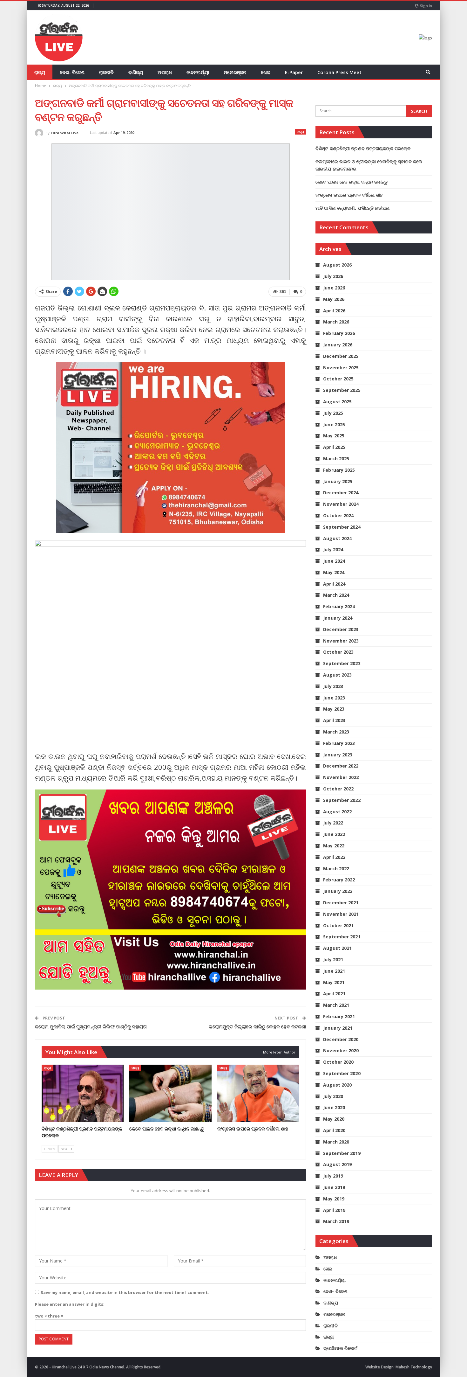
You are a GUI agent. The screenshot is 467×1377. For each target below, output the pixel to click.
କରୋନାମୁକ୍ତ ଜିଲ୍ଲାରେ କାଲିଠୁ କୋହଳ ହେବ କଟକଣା (257, 1026)
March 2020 (336, 1142)
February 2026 (339, 333)
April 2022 (334, 857)
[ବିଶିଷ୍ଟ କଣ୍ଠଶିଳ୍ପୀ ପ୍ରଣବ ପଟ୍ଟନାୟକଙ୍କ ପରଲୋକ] (83, 1093)
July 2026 (333, 276)
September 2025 (341, 390)
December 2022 (340, 766)
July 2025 (333, 413)
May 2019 (333, 1199)
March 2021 (336, 1005)
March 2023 (336, 732)
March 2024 (336, 595)
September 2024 (341, 527)
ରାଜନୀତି (106, 72)
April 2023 (334, 720)
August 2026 (337, 265)
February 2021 (339, 1016)
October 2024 (338, 515)
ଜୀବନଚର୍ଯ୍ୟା (197, 72)
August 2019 (337, 1164)
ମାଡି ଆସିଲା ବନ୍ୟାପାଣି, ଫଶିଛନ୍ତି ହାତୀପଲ (352, 208)
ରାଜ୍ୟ (39, 72)
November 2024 (341, 504)
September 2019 (341, 1153)
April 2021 (334, 994)
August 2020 (337, 1085)
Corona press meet (339, 72)
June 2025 (334, 424)
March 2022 (336, 869)
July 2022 (333, 823)
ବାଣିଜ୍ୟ (135, 72)
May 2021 (333, 982)
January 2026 (337, 345)
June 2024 (334, 561)
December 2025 (340, 356)
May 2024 (333, 572)
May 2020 (333, 1119)
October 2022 (338, 789)
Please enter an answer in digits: (70, 1304)
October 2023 (338, 652)
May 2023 (333, 709)
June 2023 (334, 698)
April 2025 (334, 447)
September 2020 (341, 1073)
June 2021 (334, 971)
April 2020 (334, 1130)
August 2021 (337, 948)
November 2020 (341, 1050)
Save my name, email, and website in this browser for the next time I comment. (125, 1292)
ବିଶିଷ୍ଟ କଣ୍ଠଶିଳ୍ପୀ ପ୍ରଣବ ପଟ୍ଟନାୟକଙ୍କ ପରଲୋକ (362, 148)
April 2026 (334, 311)
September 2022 (341, 800)
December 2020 (340, 1039)
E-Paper (294, 72)
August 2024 (337, 538)
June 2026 (334, 288)
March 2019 (336, 1221)
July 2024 (333, 549)
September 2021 (341, 937)
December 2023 (340, 629)
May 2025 (333, 436)
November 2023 (341, 641)
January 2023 (337, 755)
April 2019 (334, 1210)
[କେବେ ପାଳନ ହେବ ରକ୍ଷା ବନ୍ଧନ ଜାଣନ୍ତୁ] (170, 1093)
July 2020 (333, 1096)
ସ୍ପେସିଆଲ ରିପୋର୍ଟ (340, 1348)
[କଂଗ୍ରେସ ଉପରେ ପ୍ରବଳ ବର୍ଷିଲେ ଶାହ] (258, 1093)
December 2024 (340, 493)
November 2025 (341, 368)
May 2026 (333, 299)
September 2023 (341, 663)
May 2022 (333, 846)
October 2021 (338, 925)
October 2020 (338, 1062)
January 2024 (337, 618)
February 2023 (339, 743)
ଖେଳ (265, 72)
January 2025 (337, 481)
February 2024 (339, 606)
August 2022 (337, 812)
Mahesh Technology (414, 1367)
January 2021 (337, 1028)
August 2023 (337, 675)
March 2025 (336, 459)
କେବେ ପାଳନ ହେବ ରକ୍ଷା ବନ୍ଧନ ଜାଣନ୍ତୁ (351, 182)
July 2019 (333, 1176)
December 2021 (340, 903)
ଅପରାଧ (165, 72)
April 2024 (334, 584)
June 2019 (334, 1187)
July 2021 (333, 959)
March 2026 (336, 322)
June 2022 (334, 834)
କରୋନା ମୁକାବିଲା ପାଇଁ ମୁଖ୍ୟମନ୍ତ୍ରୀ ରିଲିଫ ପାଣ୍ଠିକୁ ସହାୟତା (91, 1026)
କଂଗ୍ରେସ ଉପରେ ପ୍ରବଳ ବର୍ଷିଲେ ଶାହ (348, 195)
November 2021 (341, 914)
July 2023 (333, 686)
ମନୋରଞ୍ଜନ (235, 72)
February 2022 (339, 880)
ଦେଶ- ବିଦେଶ (72, 72)
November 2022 (341, 777)
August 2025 (337, 402)
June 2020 (334, 1107)
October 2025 (338, 379)
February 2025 (339, 470)
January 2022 (337, 891)
